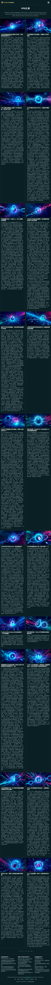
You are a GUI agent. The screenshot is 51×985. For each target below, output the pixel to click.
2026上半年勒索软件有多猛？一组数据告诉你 (38, 788)
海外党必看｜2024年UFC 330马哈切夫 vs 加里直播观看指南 (38, 429)
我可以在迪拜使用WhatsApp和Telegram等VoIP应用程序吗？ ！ (8, 967)
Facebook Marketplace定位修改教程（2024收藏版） (11, 632)
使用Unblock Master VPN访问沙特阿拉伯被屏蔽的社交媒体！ (25, 970)
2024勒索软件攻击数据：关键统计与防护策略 (38, 35)
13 (31, 951)
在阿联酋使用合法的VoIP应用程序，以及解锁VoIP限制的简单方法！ (8, 961)
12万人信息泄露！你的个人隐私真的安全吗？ (38, 874)
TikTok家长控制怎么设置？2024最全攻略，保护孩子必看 (11, 108)
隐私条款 (32, 979)
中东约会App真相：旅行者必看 (7, 958)
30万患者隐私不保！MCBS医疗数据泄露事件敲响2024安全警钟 (12, 788)
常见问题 (26, 979)
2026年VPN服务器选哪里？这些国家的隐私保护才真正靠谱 (38, 219)
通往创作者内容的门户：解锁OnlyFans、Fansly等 (41, 967)
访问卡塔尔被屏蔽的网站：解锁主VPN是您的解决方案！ (25, 962)
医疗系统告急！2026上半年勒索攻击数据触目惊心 (38, 632)
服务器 (22, 979)
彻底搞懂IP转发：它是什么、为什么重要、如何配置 (12, 219)
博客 (18, 979)
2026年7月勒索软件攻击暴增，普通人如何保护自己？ (12, 429)
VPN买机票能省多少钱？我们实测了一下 (38, 546)
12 (28, 951)
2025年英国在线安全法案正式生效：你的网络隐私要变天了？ (12, 35)
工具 (15, 979)
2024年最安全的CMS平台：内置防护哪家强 (38, 108)
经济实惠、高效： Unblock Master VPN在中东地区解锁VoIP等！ (25, 959)
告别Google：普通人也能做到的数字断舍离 (12, 874)
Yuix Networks (27, 977)
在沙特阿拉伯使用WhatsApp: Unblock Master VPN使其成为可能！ (24, 966)
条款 (36, 979)
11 (26, 951)
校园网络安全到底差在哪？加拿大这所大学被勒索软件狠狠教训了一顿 (12, 665)
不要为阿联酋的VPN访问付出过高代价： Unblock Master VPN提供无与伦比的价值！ (42, 971)
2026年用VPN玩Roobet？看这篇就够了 (11, 546)
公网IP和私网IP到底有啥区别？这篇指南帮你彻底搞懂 (38, 327)
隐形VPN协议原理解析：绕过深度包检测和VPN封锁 (12, 327)
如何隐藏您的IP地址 (39, 958)
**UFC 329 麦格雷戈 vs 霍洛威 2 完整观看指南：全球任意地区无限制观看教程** (38, 665)
